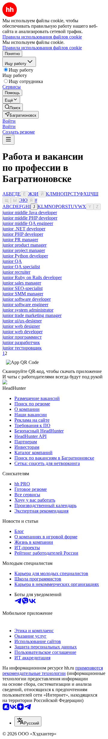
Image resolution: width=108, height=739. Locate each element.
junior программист (22, 337)
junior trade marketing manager (32, 315)
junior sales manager (21, 282)
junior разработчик (21, 342)
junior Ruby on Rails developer (32, 277)
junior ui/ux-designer (22, 320)
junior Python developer (25, 255)
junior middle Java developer (29, 212)
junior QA (12, 261)
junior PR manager (20, 239)
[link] (12, 107)
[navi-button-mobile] (8, 140)
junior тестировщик (22, 347)
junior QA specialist (21, 266)
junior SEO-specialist (22, 288)
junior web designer (21, 326)
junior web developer (22, 331)
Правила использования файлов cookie (42, 47)
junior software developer (26, 299)
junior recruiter (16, 272)
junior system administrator (27, 310)
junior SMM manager (22, 293)
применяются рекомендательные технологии (52, 670)
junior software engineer (25, 304)
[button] (9, 121)
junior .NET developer (23, 228)
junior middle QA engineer (27, 223)
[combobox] (27, 721)
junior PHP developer (22, 234)
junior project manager (23, 250)
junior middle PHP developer (29, 217)
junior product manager (24, 245)
